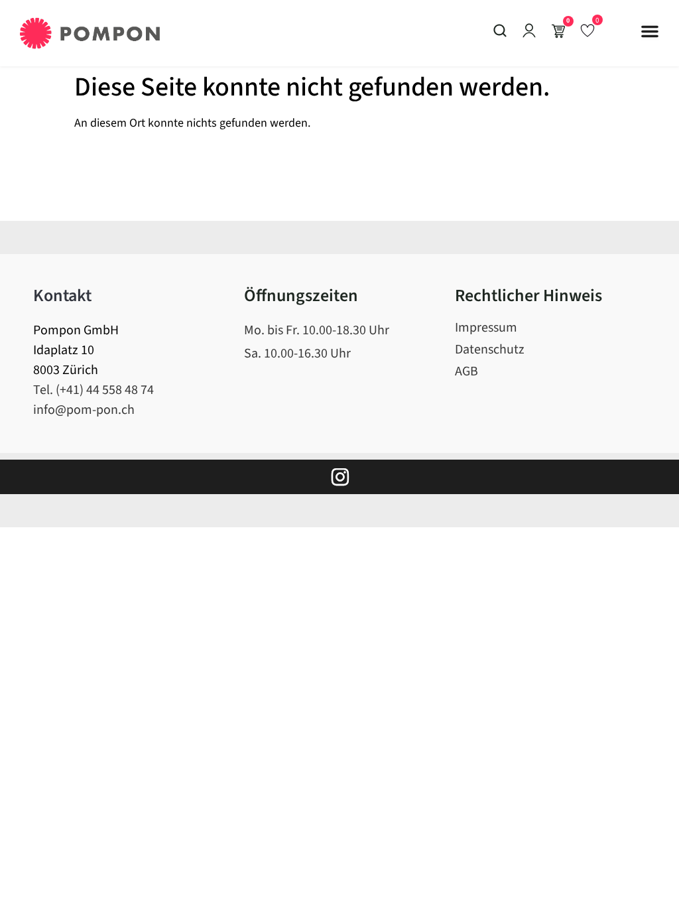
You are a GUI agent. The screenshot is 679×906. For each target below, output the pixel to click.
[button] (650, 31)
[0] (587, 29)
